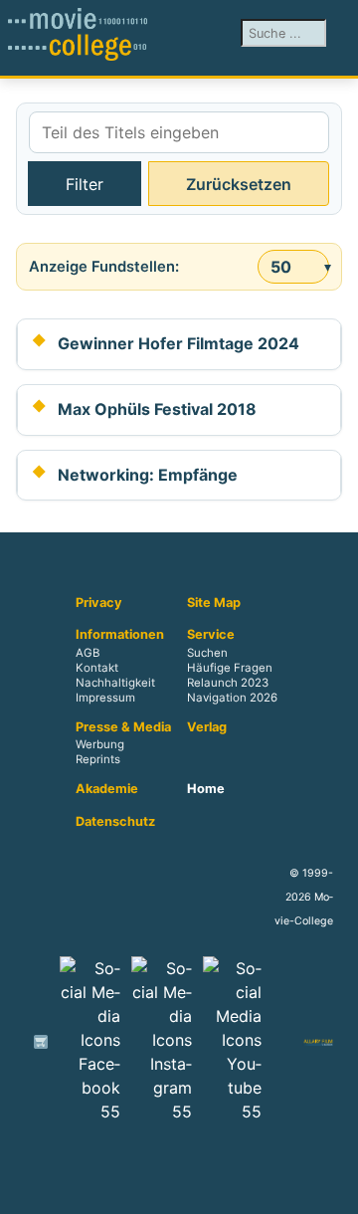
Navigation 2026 (232, 698)
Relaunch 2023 (227, 683)
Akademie (107, 789)
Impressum (105, 698)
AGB (87, 653)
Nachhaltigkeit (115, 683)
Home (206, 789)
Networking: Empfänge (148, 475)
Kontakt (97, 668)
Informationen (120, 635)
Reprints (98, 760)
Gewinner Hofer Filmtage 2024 (178, 343)
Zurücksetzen (238, 184)
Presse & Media (123, 727)
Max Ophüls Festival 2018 (157, 409)
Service (211, 635)
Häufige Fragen (229, 668)
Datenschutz (115, 822)
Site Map (214, 603)
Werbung (100, 745)
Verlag (207, 727)
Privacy (99, 603)
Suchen (207, 653)
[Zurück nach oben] (333, 1189)
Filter (84, 184)
